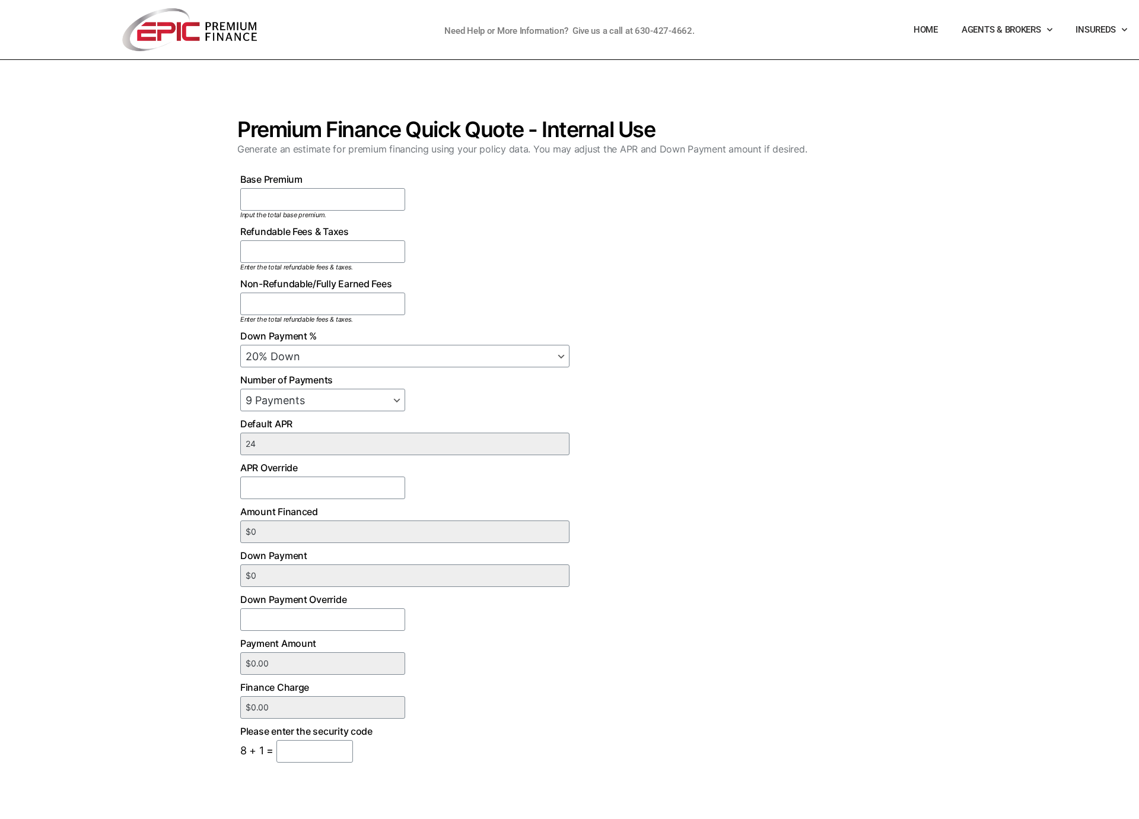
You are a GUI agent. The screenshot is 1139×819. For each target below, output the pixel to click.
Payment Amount (278, 643)
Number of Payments (286, 380)
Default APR (266, 424)
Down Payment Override (293, 599)
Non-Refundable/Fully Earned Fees (316, 284)
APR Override (269, 468)
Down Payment (273, 555)
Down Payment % (278, 336)
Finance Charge (274, 687)
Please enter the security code (306, 731)
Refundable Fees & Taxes (294, 231)
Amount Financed (279, 512)
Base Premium (271, 179)
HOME (926, 29)
